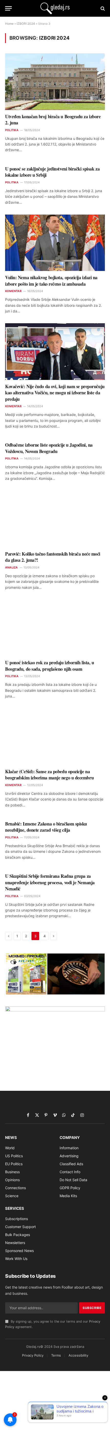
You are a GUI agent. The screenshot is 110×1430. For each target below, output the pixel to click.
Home (9, 23)
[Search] (102, 8)
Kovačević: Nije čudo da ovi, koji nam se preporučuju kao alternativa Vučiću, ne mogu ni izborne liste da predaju (55, 392)
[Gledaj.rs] (55, 8)
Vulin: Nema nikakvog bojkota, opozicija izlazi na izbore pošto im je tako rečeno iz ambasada (51, 280)
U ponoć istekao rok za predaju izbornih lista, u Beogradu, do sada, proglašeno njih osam (49, 665)
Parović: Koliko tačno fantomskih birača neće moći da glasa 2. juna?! (52, 556)
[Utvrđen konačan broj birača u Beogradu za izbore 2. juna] (55, 81)
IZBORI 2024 (26, 23)
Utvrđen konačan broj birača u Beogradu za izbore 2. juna (53, 119)
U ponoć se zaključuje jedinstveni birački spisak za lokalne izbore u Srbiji (52, 171)
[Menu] (8, 8)
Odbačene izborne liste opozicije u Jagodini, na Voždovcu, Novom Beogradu (49, 447)
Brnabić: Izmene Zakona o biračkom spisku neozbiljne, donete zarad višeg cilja (46, 826)
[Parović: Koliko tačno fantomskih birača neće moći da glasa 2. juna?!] (55, 519)
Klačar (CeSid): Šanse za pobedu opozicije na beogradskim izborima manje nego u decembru (49, 774)
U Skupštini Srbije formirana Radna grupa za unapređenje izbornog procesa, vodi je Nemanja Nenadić (50, 882)
